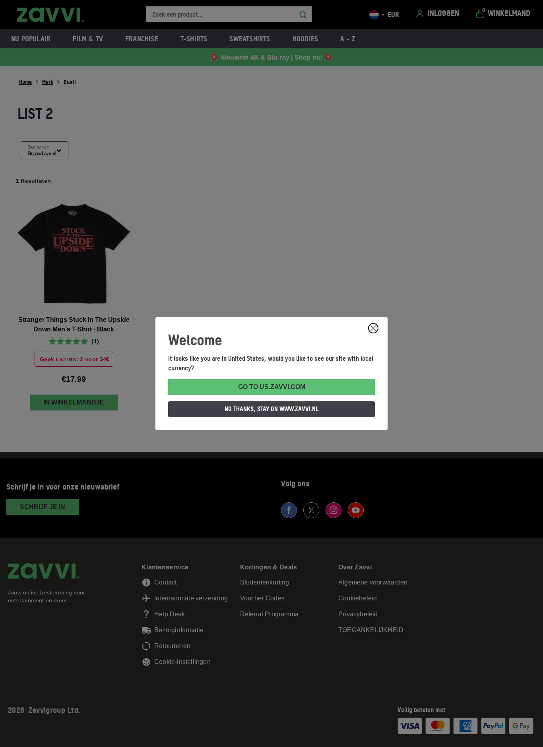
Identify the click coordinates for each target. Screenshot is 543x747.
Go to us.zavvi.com (271, 386)
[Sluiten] (373, 328)
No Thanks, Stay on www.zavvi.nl (272, 409)
